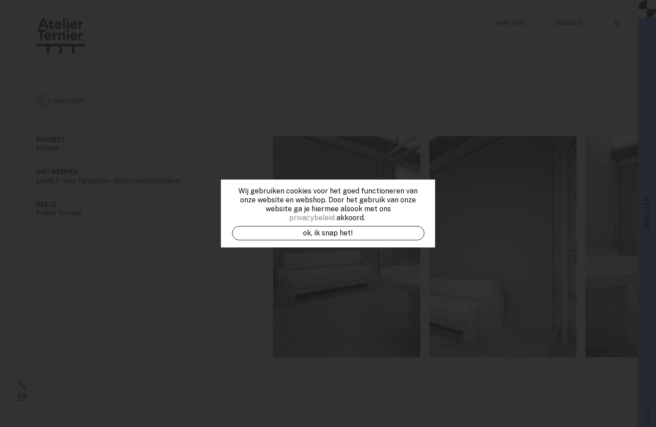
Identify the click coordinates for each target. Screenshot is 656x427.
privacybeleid (312, 218)
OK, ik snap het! (328, 233)
